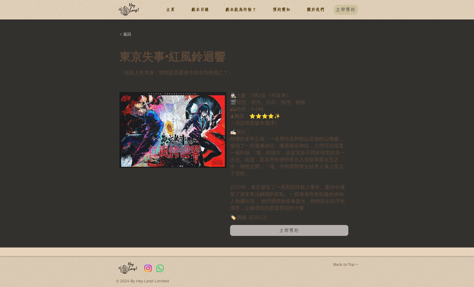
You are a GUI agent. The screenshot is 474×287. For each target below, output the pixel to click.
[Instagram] (148, 268)
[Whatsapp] (160, 268)
